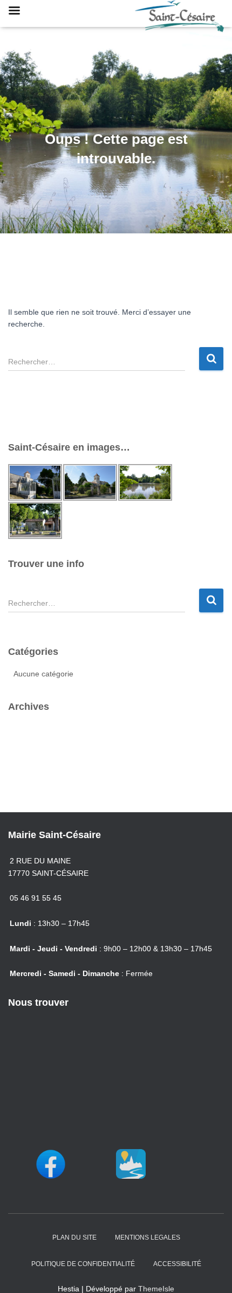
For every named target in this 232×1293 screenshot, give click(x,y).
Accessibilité (177, 1264)
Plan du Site (74, 1237)
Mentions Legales (147, 1237)
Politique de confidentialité (83, 1264)
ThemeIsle (156, 1288)
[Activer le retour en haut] (210, 1271)
